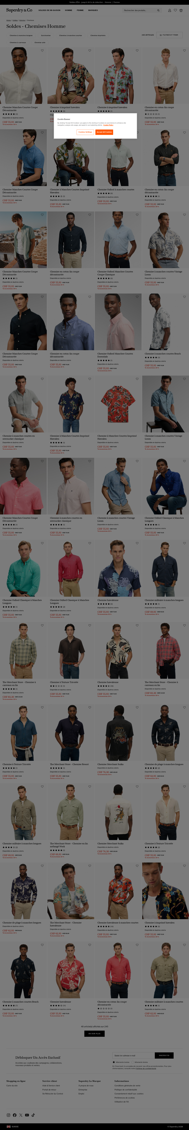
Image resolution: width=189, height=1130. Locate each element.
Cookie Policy (108, 125)
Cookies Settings (85, 132)
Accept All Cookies (104, 132)
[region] (95, 126)
